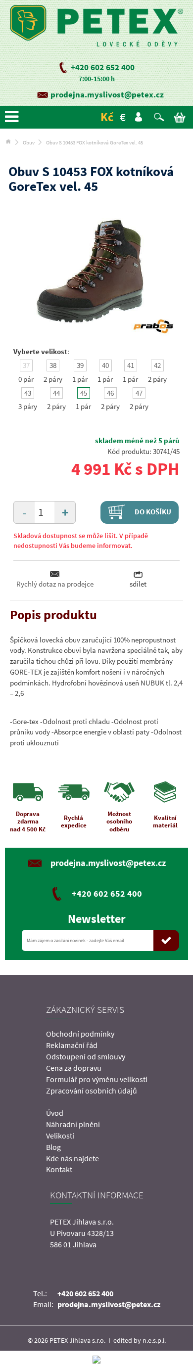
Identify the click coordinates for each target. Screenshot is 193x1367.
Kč (106, 117)
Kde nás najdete (72, 1158)
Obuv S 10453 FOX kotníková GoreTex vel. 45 (94, 142)
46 (110, 393)
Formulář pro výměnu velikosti (96, 1079)
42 (157, 365)
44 (56, 393)
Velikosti (60, 1135)
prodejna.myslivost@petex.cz (107, 94)
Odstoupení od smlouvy (85, 1056)
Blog (53, 1147)
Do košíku (152, 511)
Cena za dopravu (73, 1068)
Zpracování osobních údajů (91, 1090)
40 (105, 365)
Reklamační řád (71, 1045)
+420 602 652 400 (103, 67)
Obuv (29, 142)
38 (52, 365)
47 (139, 393)
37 (26, 365)
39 (80, 365)
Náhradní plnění (73, 1124)
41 (130, 365)
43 (27, 393)
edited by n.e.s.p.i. (139, 1340)
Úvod (54, 1113)
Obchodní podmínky (80, 1034)
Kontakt (59, 1169)
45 (83, 393)
